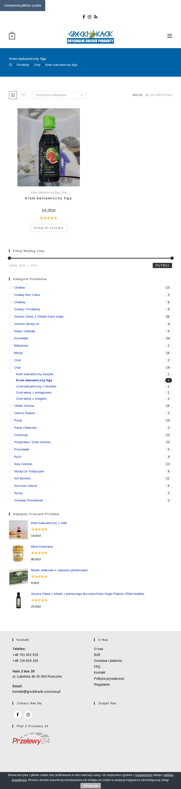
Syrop (18, 493)
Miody (18, 353)
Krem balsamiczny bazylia (34, 374)
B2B (97, 655)
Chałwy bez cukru (27, 295)
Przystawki (21, 449)
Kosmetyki (21, 338)
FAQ (97, 666)
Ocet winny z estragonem (33, 392)
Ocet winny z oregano (31, 398)
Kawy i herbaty (24, 331)
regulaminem (144, 775)
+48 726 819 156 (25, 661)
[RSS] (96, 17)
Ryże (17, 456)
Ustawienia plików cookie (22, 5)
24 (152, 95)
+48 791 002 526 (25, 655)
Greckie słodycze (26, 324)
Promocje (21, 435)
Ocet (17, 360)
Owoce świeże (24, 413)
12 (146, 95)
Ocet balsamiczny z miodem (36, 386)
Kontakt (99, 672)
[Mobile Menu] (169, 36)
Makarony (21, 345)
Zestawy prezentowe (28, 500)
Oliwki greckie (24, 405)
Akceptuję (90, 785)
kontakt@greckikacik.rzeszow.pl (36, 691)
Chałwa (19, 287)
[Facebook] (84, 17)
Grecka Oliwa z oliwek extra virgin (39, 316)
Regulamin (102, 684)
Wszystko (164, 95)
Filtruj (162, 265)
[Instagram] (89, 17)
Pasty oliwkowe (25, 427)
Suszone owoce (25, 485)
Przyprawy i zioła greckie (32, 442)
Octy (64, 192)
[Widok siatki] (13, 95)
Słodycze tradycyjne (29, 471)
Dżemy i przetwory (27, 309)
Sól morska (22, 478)
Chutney (19, 302)
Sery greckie (23, 464)
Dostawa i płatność (108, 661)
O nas (98, 649)
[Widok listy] (23, 95)
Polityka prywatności (109, 678)
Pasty (18, 420)
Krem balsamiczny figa (61, 65)
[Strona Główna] (10, 65)
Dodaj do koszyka (48, 228)
